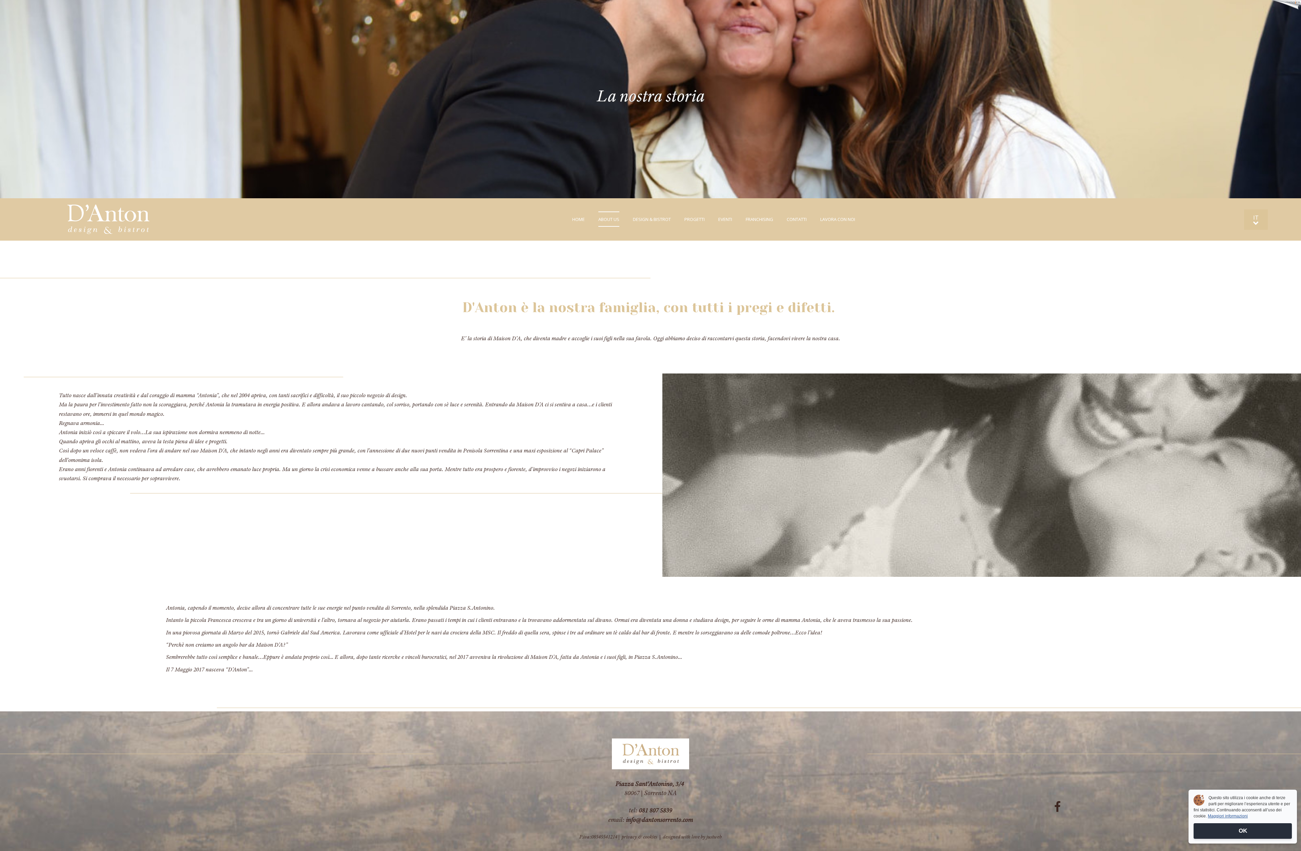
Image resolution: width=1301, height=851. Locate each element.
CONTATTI (797, 219)
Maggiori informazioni (1228, 816)
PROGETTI (694, 219)
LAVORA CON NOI (837, 219)
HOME (578, 219)
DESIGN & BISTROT (652, 219)
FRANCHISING (759, 219)
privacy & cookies (639, 837)
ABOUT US (608, 219)
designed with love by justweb (692, 837)
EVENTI (725, 219)
